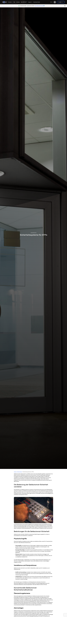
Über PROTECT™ (24, 2)
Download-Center (36, 2)
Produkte (9, 2)
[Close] (64, 5)
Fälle (14, 2)
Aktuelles (18, 2)
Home (15, 471)
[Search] (55, 2)
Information (19, 471)
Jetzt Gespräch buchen (39, 5)
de (51, 2)
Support (29, 2)
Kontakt (60, 2)
